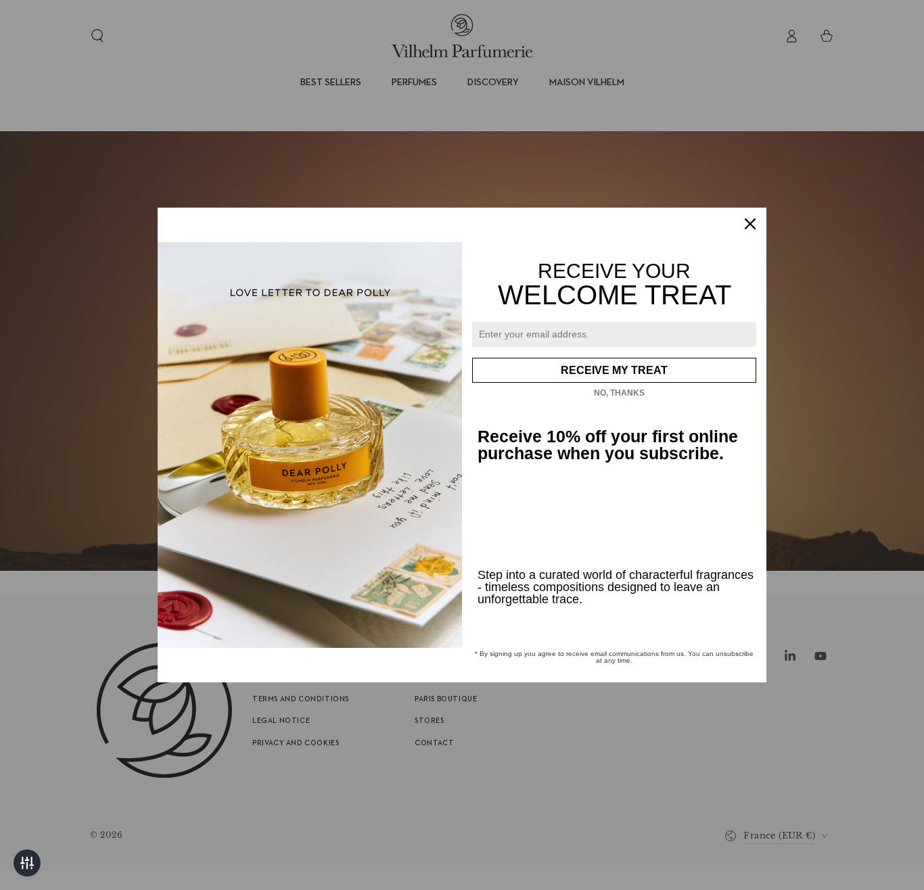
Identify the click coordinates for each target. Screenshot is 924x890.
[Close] (750, 224)
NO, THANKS (619, 393)
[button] (27, 863)
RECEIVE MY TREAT (614, 370)
